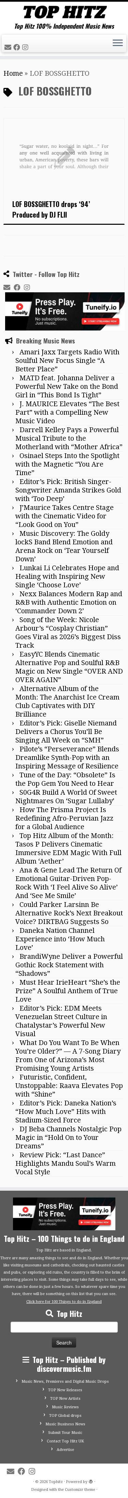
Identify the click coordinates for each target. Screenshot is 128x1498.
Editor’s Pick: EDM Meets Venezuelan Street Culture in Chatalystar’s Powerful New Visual (61, 1021)
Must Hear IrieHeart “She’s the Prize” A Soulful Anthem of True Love (67, 990)
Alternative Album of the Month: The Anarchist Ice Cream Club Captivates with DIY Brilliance (67, 701)
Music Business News (65, 1424)
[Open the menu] (118, 44)
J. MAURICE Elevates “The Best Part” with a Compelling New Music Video (67, 412)
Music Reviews (65, 1407)
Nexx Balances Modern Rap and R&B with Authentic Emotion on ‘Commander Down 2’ (68, 602)
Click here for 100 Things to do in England (64, 1301)
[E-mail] (8, 47)
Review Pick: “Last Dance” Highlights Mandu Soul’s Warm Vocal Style (65, 1163)
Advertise (65, 1450)
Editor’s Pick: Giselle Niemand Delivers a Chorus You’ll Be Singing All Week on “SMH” (66, 731)
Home (13, 73)
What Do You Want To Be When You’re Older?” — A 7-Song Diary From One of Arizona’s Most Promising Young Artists (67, 1055)
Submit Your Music (65, 1432)
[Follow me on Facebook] (17, 47)
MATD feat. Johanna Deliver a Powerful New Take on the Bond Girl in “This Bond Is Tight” (66, 386)
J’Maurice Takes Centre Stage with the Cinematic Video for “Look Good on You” (64, 516)
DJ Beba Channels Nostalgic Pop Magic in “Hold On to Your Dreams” (68, 1137)
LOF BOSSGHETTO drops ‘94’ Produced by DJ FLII (51, 209)
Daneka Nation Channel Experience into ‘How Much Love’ (60, 939)
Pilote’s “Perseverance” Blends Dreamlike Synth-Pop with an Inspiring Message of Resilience (67, 757)
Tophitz (56, 1482)
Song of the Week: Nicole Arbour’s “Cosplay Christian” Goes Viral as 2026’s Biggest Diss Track (68, 632)
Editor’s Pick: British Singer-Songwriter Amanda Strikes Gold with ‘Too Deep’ (68, 490)
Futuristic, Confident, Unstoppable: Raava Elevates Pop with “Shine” (69, 1085)
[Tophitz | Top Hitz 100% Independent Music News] (64, 12)
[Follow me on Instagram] (26, 47)
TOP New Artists (65, 1398)
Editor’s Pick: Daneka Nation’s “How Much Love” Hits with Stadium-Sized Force (65, 1111)
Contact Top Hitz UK (65, 1441)
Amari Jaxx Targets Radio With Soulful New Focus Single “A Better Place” (67, 360)
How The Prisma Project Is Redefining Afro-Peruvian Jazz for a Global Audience (64, 818)
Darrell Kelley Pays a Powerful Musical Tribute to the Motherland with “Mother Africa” (69, 438)
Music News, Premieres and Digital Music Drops (65, 1381)
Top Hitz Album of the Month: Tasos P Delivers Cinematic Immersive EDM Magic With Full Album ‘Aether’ (68, 848)
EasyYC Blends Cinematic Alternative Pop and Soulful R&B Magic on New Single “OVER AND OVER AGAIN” (69, 667)
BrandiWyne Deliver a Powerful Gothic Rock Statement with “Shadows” (69, 965)
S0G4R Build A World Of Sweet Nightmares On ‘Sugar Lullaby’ (66, 796)
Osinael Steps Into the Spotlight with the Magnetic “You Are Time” (67, 464)
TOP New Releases (65, 1390)
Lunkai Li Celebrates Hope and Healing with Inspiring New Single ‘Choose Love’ (67, 576)
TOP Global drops (65, 1415)
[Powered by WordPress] (90, 1480)
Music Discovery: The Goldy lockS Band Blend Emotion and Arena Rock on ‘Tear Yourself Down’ (64, 546)
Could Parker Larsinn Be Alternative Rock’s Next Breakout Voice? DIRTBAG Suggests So (69, 913)
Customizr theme (80, 1489)
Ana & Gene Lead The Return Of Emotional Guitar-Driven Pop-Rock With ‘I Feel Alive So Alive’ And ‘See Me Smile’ (68, 883)
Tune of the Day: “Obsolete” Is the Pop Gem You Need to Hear (65, 779)
